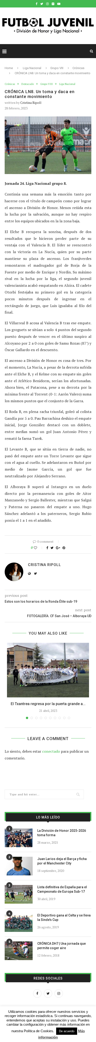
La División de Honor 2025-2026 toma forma (61, 833)
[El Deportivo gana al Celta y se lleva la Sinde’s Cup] (19, 922)
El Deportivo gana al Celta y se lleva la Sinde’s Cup (64, 917)
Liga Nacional (32, 68)
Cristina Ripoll (30, 102)
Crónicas (78, 68)
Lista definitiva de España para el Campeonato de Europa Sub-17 (62, 889)
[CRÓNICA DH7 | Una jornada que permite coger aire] (19, 950)
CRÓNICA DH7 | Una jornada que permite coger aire (61, 946)
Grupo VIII (56, 68)
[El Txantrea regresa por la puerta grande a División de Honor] (48, 670)
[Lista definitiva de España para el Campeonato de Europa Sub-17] (19, 894)
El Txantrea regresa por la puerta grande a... (48, 704)
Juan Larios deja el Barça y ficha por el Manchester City (62, 861)
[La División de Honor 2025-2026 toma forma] (19, 838)
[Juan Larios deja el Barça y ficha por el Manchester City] (19, 866)
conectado (51, 751)
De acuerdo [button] (66, 1031)
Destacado (27, 84)
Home (9, 68)
